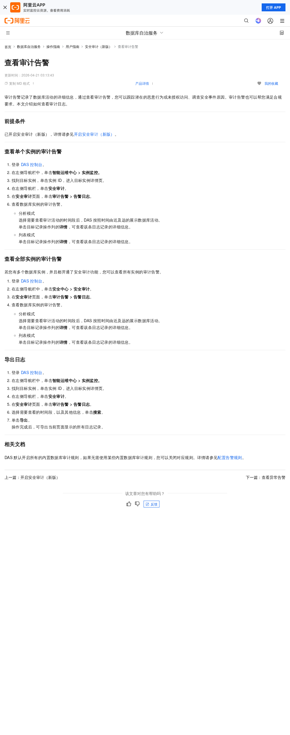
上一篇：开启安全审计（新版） (32, 477)
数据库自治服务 (29, 46)
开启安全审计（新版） (94, 134)
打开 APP (273, 7)
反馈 (154, 504)
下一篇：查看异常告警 (265, 477)
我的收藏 (271, 83)
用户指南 (72, 46)
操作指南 (53, 46)
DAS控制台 (31, 164)
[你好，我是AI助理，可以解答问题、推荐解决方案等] (258, 21)
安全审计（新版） (98, 46)
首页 (8, 46)
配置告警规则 (230, 457)
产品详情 (142, 83)
